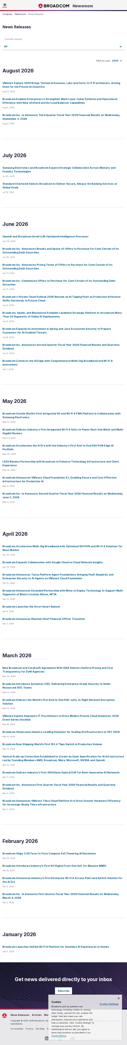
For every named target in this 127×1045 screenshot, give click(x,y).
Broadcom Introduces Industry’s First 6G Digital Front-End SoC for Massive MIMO (54, 865)
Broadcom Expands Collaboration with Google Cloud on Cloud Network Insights (52, 562)
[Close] (119, 998)
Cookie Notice (58, 1036)
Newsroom (83, 6)
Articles (37, 1014)
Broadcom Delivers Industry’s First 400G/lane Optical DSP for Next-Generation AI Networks (61, 772)
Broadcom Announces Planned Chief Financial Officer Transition (43, 618)
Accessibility (17, 1028)
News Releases (20, 1014)
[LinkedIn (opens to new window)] (47, 1038)
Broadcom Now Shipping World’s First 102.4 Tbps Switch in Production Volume (52, 744)
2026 (115, 60)
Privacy (29, 1028)
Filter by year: (103, 60)
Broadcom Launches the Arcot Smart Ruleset (31, 606)
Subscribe (63, 991)
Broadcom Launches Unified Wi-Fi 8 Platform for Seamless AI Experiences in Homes (55, 946)
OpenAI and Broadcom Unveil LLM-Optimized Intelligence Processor (45, 236)
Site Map (40, 1028)
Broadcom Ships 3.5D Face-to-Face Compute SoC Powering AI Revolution (49, 853)
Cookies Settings (109, 1004)
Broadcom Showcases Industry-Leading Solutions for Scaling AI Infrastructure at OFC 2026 (61, 731)
